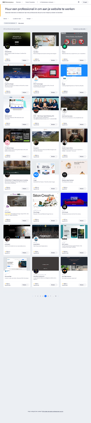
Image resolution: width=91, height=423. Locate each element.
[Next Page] (58, 296)
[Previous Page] (33, 296)
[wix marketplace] (8, 2)
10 (55, 296)
